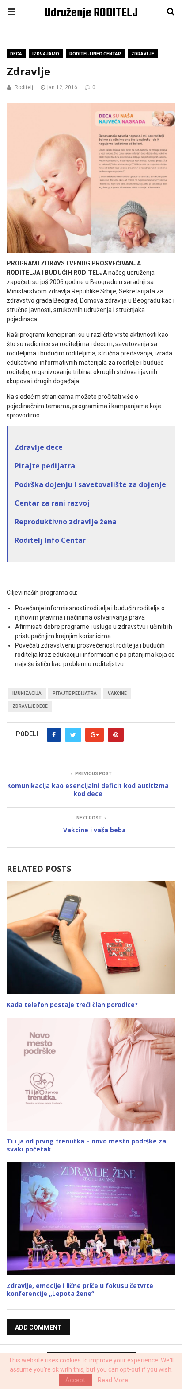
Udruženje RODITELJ (91, 13)
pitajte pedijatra (75, 693)
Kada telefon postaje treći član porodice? (72, 1004)
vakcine (117, 693)
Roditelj (24, 87)
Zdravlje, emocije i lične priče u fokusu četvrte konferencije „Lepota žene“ (80, 1289)
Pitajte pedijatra (45, 466)
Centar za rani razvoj (52, 503)
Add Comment (38, 1327)
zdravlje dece (30, 706)
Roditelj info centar (95, 53)
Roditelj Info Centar (50, 540)
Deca (16, 53)
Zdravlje (142, 53)
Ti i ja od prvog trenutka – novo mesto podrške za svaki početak (86, 1145)
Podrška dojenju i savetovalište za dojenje (90, 484)
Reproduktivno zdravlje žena (66, 522)
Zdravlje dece (39, 447)
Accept (75, 1380)
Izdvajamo (45, 53)
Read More (113, 1380)
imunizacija (27, 693)
